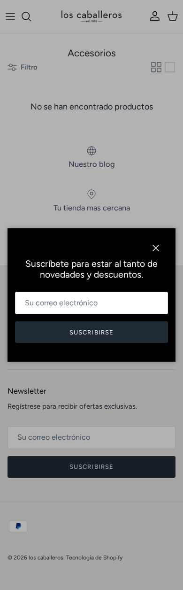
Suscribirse (91, 332)
